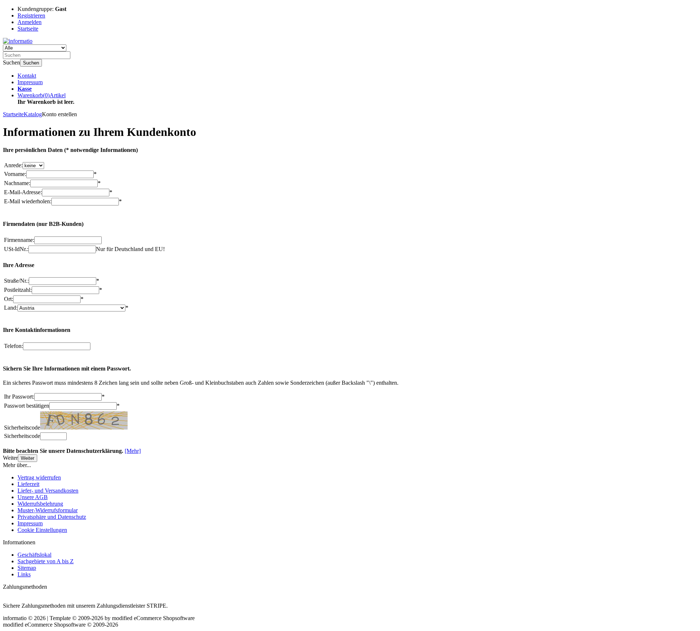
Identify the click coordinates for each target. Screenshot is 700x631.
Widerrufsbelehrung (40, 504)
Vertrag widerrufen (39, 477)
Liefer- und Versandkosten (48, 490)
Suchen (31, 63)
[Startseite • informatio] (17, 41)
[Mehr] (133, 451)
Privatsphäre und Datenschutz (52, 517)
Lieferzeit (28, 484)
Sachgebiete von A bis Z (46, 561)
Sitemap (27, 568)
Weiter (27, 458)
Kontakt (27, 75)
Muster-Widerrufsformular (48, 510)
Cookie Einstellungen (42, 530)
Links (24, 574)
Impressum (30, 82)
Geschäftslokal (34, 555)
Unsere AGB (33, 497)
